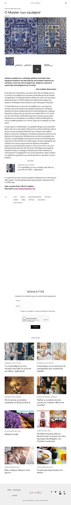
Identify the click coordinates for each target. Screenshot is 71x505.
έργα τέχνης (47, 197)
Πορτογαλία (31, 199)
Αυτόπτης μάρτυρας (11, 8)
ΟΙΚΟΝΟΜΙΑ (21, 165)
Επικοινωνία (17, 490)
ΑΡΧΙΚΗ (9, 490)
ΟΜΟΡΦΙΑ (18, 397)
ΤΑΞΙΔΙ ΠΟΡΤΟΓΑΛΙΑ (17, 202)
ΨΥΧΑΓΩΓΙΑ (54, 397)
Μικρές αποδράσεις (10, 467)
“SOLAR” (15, 197)
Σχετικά (14, 495)
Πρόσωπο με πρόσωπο (43, 397)
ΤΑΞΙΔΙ (19, 8)
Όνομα (18, 300)
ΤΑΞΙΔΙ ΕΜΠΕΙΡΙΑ (41, 199)
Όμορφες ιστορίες (10, 397)
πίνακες (23, 199)
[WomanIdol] (35, 3)
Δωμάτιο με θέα (42, 430)
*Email (18, 306)
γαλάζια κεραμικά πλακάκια (34, 197)
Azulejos (22, 197)
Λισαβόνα (15, 199)
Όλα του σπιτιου (29, 165)
